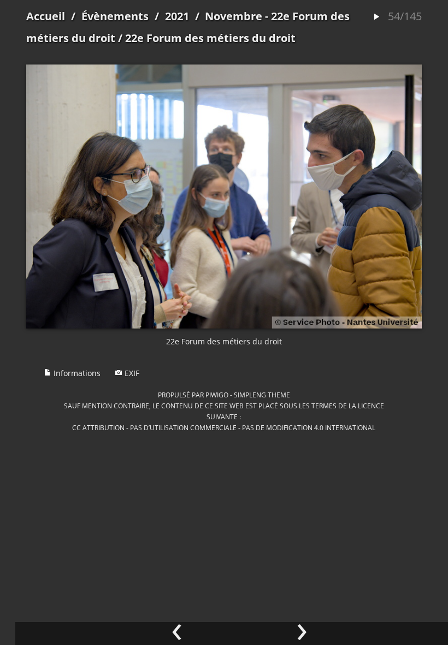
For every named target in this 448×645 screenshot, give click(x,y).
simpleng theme (262, 394)
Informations (76, 373)
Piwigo (216, 394)
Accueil (45, 16)
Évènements (115, 16)
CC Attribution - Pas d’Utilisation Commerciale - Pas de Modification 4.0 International (223, 427)
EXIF (130, 373)
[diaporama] (376, 17)
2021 (177, 16)
